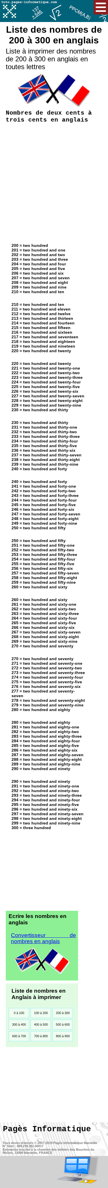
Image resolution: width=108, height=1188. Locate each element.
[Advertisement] (54, 182)
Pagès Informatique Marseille (75, 1143)
